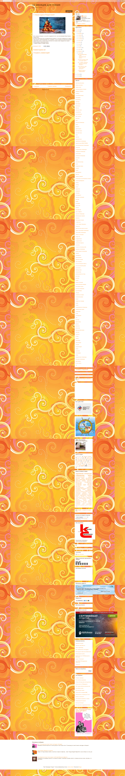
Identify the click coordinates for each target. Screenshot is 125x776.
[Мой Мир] (88, 600)
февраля (80, 51)
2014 (78, 31)
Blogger (80, 766)
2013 (78, 74)
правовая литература (80, 249)
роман (77, 280)
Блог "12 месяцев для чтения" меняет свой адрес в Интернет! (83, 711)
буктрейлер (78, 99)
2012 (78, 76)
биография (78, 97)
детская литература (80, 122)
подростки (78, 236)
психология (78, 267)
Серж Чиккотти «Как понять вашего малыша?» (82, 67)
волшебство (78, 112)
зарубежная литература (81, 141)
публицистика (78, 269)
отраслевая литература (81, 232)
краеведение (78, 172)
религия (77, 278)
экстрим (77, 344)
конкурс (77, 168)
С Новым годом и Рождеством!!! (81, 71)
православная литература (81, 251)
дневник (77, 126)
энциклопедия (79, 346)
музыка (77, 207)
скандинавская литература (81, 307)
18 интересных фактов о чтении (82, 698)
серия (77, 303)
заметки (77, 137)
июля (79, 42)
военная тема (79, 109)
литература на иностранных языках (83, 178)
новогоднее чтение (80, 220)
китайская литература (80, 155)
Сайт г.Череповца (79, 647)
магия (77, 186)
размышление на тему (80, 274)
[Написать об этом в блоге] (45, 46)
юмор (77, 354)
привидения (78, 255)
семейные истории (80, 294)
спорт (77, 313)
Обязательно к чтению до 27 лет (83, 694)
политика (78, 244)
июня (79, 44)
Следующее (36, 86)
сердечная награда (80, 301)
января (80, 52)
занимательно (79, 139)
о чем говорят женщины (81, 224)
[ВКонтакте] (84, 600)
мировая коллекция (80, 197)
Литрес (77, 182)
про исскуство (79, 261)
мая (79, 45)
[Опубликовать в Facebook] (48, 46)
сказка (77, 305)
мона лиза (78, 205)
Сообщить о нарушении (82, 369)
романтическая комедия (81, 284)
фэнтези (77, 332)
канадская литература (80, 151)
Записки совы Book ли (80, 645)
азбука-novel (78, 87)
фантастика (78, 321)
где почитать (78, 116)
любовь (77, 184)
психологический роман (81, 265)
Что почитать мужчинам (81, 679)
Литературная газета (80, 653)
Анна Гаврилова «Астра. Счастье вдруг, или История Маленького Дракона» (52, 757)
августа (80, 40)
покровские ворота (80, 242)
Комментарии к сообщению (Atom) (56, 89)
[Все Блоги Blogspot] (76, 545)
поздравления (79, 240)
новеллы (77, 217)
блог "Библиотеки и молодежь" (82, 649)
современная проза (80, 309)
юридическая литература (81, 357)
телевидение (78, 315)
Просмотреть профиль (80, 23)
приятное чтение (79, 259)
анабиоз (77, 93)
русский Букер (79, 290)
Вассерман (78, 103)
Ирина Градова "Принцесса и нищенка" (45, 750)
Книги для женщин (80, 702)
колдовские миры (79, 166)
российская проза (79, 286)
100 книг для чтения (80, 690)
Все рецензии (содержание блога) (83, 704)
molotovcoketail (70, 766)
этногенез (78, 350)
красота (77, 174)
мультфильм (78, 209)
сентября (80, 38)
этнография (78, 352)
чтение (77, 338)
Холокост (78, 334)
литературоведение (80, 180)
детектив (77, 118)
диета (77, 124)
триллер (77, 319)
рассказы (78, 276)
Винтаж (77, 107)
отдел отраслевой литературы (82, 230)
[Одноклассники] (87, 600)
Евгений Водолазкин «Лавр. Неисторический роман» (82, 56)
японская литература (80, 359)
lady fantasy (78, 361)
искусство (78, 147)
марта (79, 49)
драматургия (78, 128)
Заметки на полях (79, 643)
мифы (77, 201)
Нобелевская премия (80, 215)
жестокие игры (79, 132)
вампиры (77, 101)
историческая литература (81, 149)
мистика (77, 199)
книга (77, 159)
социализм (78, 311)
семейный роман (79, 296)
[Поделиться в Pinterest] (49, 46)
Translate (85, 518)
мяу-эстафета (79, 211)
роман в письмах (79, 282)
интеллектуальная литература (82, 145)
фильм (77, 323)
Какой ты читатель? (80, 696)
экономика (78, 340)
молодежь (78, 203)
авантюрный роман (80, 83)
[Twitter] (86, 600)
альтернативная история (81, 89)
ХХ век (77, 336)
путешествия (78, 271)
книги (77, 163)
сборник (77, 292)
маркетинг (78, 188)
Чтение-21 (78, 664)
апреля (80, 47)
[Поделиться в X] (46, 46)
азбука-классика (79, 85)
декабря (80, 33)
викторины (78, 105)
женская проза (79, 130)
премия (77, 253)
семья (77, 298)
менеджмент (78, 195)
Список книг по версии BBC (81, 692)
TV (76, 365)
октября (80, 36)
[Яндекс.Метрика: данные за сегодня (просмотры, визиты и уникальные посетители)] (80, 554)
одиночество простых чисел (82, 228)
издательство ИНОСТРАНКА (82, 143)
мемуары (78, 193)
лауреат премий (79, 176)
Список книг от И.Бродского (81, 684)
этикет (77, 348)
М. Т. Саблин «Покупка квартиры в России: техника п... (83, 63)
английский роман (79, 95)
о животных (78, 222)
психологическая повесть (81, 263)
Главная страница (52, 86)
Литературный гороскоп (81, 700)
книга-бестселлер (79, 161)
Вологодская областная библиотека (83, 651)
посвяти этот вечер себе (81, 247)
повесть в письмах (80, 234)
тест (76, 317)
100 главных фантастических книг (83, 686)
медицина (78, 191)
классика (77, 157)
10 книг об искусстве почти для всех (83, 682)
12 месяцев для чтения (46, 4)
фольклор (78, 328)
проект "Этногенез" (80, 659)
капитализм (78, 153)
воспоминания (79, 114)
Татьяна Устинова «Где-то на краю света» (83, 60)
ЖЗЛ (77, 134)
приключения (78, 257)
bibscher (85, 16)
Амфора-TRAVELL (80, 91)
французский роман (80, 330)
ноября (80, 35)
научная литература (80, 213)
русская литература (80, 288)
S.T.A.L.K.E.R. (78, 363)
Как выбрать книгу (79, 688)
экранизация (78, 342)
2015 (78, 30)
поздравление (79, 238)
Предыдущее (68, 86)
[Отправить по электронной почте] (44, 46)
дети (77, 120)
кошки (77, 170)
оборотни (78, 226)
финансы (78, 325)
